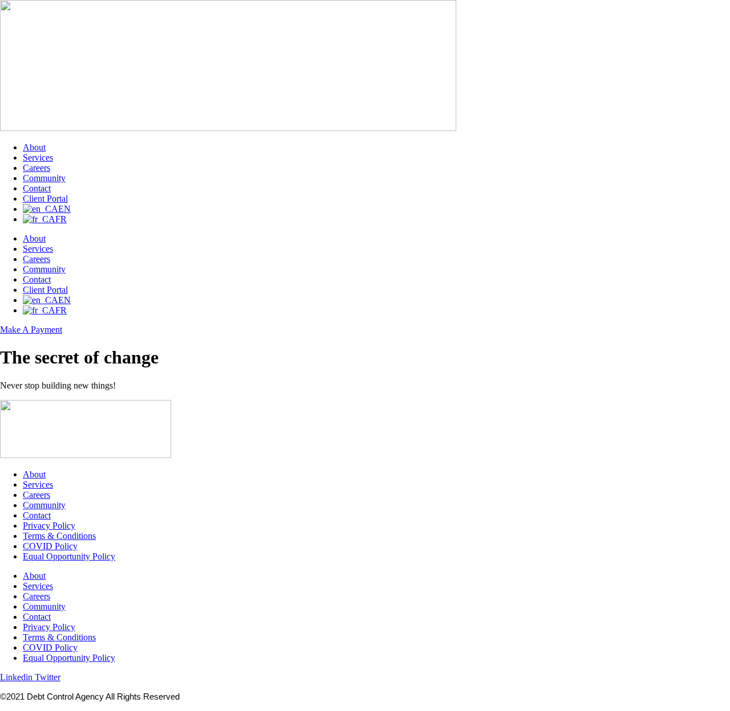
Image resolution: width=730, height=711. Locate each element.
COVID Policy (50, 546)
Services (38, 157)
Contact (37, 188)
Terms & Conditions (59, 536)
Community (44, 178)
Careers (36, 168)
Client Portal (45, 198)
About (34, 147)
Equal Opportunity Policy (69, 556)
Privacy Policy (49, 525)
